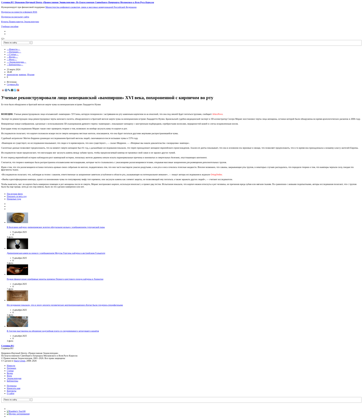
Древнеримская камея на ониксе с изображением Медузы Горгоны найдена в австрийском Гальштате (56, 253)
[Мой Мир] (12, 90)
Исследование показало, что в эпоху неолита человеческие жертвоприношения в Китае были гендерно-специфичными (65, 305)
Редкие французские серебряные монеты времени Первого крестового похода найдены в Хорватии (55, 279)
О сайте (10, 393)
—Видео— (12, 57)
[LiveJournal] (9, 90)
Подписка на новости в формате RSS (19, 12)
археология (12, 74)
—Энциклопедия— (16, 62)
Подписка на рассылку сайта (15, 17)
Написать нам (13, 388)
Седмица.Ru (13, 84)
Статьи (10, 371)
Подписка (11, 386)
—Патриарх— (14, 52)
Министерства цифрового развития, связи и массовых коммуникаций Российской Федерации (91, 7)
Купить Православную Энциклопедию (20, 21)
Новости (11, 365)
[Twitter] (15, 90)
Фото (9, 376)
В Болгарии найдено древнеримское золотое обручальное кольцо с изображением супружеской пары (56, 227)
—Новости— (13, 49)
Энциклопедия (14, 378)
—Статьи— (12, 54)
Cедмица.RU (7, 346)
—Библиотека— (15, 64)
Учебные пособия (9, 26)
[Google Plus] (18, 90)
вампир (22, 74)
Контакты (11, 391)
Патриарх (11, 368)
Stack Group (19, 361)
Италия (30, 74)
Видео (10, 373)
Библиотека (12, 381)
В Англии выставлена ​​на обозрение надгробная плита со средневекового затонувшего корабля (53, 331)
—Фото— (11, 59)
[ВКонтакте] (6, 90)
